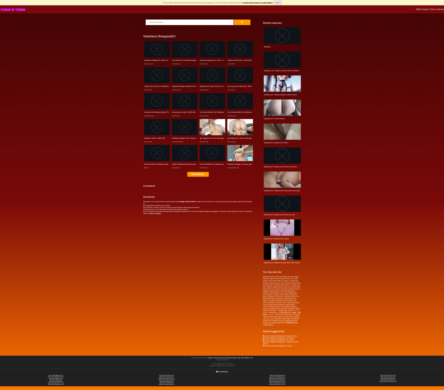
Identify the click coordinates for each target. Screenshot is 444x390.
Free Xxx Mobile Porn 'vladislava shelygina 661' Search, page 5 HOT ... (223, 164)
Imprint (426, 9)
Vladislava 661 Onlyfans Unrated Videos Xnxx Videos (282, 263)
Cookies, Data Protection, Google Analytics (258, 3)
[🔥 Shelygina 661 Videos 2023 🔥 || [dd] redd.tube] (212, 135)
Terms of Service (437, 9)
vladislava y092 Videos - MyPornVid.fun (240, 60)
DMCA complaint (155, 213)
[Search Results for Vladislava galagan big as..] (157, 161)
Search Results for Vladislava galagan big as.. (159, 164)
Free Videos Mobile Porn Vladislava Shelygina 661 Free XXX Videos (223, 112)
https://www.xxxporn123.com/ (167, 380)
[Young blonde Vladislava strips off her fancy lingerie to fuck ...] (157, 109)
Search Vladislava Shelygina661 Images (278, 346)
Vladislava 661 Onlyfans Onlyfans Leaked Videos (280, 95)
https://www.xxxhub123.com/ (166, 378)
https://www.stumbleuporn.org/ (388, 381)
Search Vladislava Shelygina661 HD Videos (279, 340)
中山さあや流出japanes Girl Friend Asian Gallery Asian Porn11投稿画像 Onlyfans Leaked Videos (280, 323)
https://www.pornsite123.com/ (56, 383)
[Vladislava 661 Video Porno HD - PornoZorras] (212, 83)
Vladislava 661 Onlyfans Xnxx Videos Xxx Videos (280, 167)
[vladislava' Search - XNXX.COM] (157, 135)
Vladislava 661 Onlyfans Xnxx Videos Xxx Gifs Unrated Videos (285, 191)
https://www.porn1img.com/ (388, 375)
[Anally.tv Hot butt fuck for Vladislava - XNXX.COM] (157, 83)
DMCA (418, 9)
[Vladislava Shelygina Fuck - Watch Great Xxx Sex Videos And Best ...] (184, 135)
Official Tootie (281, 303)
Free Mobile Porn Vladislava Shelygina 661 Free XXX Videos (192, 60)
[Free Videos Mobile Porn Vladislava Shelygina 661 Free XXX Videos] (212, 109)
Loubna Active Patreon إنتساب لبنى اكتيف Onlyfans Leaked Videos (281, 318)
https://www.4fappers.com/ (56, 375)
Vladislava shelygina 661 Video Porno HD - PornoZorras (163, 60)
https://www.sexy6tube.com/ (277, 375)
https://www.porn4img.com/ (388, 380)
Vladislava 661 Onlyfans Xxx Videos (276, 143)
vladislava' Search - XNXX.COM (154, 138)
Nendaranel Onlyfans (289, 307)
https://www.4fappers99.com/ (56, 377)
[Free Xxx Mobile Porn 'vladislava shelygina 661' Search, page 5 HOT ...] (212, 161)
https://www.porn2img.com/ (388, 377)
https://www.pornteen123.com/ (277, 381)
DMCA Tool (249, 358)
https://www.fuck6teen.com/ (277, 377)
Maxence (272, 303)
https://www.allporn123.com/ (277, 383)
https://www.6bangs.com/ (56, 378)
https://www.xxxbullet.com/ (166, 377)
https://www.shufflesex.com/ (56, 384)
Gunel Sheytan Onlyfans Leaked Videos (276, 295)
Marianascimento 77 (291, 297)
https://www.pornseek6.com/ (277, 380)
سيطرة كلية (266, 309)
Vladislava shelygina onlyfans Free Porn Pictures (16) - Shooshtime (195, 86)
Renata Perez (285, 279)
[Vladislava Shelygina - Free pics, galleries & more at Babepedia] (240, 161)
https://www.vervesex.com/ (166, 375)
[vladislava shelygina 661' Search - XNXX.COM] (212, 57)
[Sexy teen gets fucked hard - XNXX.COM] (240, 83)
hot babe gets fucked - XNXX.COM (184, 112)
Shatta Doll (295, 287)
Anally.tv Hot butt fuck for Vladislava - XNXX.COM (160, 86)
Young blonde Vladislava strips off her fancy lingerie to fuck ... (165, 112)
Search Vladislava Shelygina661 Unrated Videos (280, 336)
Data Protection (231, 358)
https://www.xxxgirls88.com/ (166, 384)
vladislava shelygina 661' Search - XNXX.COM (215, 60)
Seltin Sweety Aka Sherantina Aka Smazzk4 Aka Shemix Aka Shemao (282, 284)
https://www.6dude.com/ (56, 380)
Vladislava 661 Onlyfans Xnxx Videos (276, 239)
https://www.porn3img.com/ (388, 378)
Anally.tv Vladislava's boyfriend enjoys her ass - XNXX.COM (191, 164)
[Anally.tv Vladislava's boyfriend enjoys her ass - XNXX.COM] (184, 161)
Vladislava (267, 47)
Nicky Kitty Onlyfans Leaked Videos (279, 292)
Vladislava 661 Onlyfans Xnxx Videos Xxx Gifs (279, 215)
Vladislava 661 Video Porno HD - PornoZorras (215, 86)
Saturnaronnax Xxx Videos (272, 277)
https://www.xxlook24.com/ (166, 383)
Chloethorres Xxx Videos (271, 289)
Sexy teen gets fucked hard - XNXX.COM (241, 86)
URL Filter (241, 358)
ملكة (282, 293)
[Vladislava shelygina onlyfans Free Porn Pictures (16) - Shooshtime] (184, 83)
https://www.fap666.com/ (56, 381)
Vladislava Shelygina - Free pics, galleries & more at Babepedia (248, 164)
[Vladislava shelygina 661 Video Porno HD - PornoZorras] (157, 57)
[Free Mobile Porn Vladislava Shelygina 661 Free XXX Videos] (184, 57)
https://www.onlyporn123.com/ (277, 384)
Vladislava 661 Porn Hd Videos (274, 119)
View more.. (198, 174)
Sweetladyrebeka (290, 293)
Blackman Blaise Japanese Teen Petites (280, 296)
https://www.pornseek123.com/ (277, 378)
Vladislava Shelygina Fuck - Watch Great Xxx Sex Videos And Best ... (195, 138)
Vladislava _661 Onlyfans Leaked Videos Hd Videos (281, 71)
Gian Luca (287, 287)
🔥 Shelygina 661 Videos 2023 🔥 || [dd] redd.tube (217, 138)
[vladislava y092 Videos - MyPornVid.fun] (240, 57)
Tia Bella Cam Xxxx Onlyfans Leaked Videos (281, 286)
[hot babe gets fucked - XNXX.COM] (184, 109)
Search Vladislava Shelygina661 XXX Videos (279, 338)
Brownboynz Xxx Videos (279, 291)
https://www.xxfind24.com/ (166, 381)
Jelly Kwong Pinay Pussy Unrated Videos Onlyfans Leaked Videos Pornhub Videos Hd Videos (281, 305)
